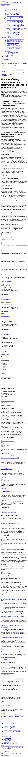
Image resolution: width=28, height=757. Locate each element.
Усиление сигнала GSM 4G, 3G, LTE (16, 22)
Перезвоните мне (19, 70)
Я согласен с (14, 716)
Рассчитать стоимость (6, 405)
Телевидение (5, 393)
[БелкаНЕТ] (4, 1)
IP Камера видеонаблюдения (14, 48)
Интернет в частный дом (13, 13)
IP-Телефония (5, 396)
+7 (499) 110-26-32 (5, 705)
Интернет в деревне (12, 12)
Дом (3, 363)
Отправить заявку (5, 453)
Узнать (2, 692)
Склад (4, 369)
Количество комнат (5, 381)
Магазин (4, 370)
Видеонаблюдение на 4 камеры (14, 49)
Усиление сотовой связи (8, 391)
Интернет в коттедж (12, 10)
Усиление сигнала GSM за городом (15, 24)
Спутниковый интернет (13, 14)
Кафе (3, 366)
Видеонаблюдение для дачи (14, 40)
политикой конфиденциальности (17, 716)
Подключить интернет (6, 281)
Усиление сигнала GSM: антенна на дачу (17, 28)
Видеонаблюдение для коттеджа (15, 41)
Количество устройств (6, 384)
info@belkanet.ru (5, 751)
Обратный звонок (5, 4)
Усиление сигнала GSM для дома (15, 20)
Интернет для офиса (12, 9)
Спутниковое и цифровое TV (10, 458)
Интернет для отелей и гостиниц (15, 17)
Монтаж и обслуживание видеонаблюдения (13, 43)
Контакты (6, 742)
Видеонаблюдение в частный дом (15, 39)
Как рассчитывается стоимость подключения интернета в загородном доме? (13, 617)
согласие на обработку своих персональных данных (14, 682)
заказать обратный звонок (16, 746)
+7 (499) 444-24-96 (19, 432)
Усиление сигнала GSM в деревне (15, 25)
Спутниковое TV (11, 55)
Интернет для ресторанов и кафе (15, 16)
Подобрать (3, 701)
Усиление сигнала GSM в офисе (15, 26)
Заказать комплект (5, 299)
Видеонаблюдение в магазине (14, 47)
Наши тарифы (7, 740)
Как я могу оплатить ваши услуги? (10, 651)
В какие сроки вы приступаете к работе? (12, 637)
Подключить (4, 466)
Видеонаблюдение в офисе (13, 45)
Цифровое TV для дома (13, 52)
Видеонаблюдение (7, 394)
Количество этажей (5, 378)
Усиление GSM (5, 491)
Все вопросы (4, 659)
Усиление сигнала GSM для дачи (15, 21)
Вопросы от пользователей (10, 743)
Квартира (4, 364)
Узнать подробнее (11, 512)
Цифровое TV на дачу (12, 53)
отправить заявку (19, 678)
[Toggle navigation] (8, 5)
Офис (3, 367)
